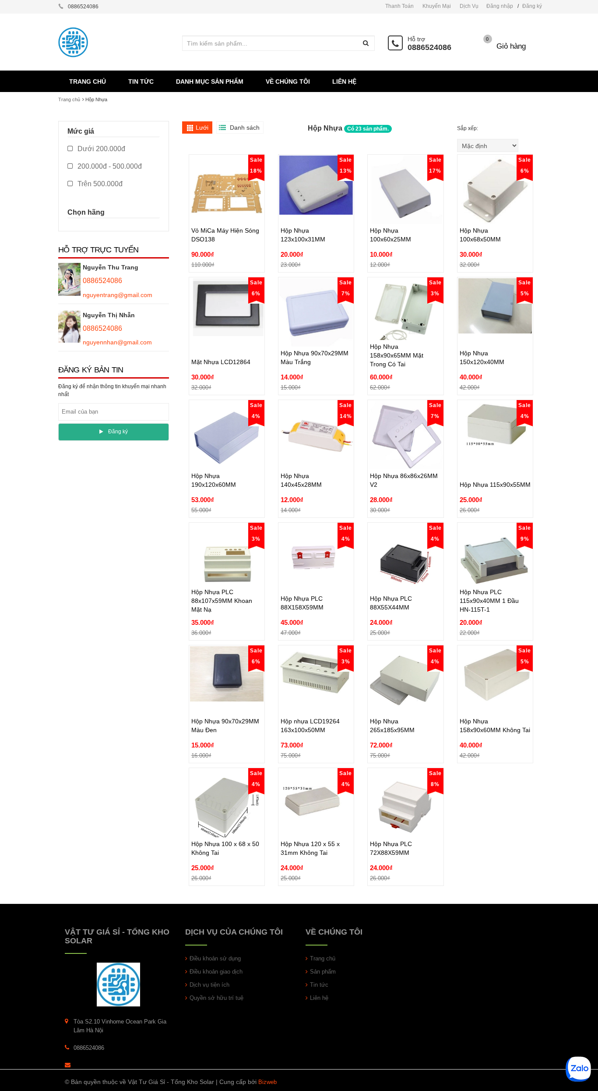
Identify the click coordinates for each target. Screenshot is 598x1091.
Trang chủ (322, 958)
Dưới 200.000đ (100, 148)
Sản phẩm (323, 971)
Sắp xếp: (468, 128)
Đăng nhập (499, 6)
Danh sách (245, 127)
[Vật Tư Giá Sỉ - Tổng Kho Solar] (118, 984)
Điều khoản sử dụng (215, 958)
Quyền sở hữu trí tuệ (216, 998)
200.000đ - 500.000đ (109, 166)
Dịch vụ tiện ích (209, 984)
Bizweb (267, 1082)
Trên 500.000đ (99, 184)
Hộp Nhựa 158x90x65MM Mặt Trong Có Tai (396, 335)
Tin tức (319, 984)
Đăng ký (532, 6)
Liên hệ (319, 998)
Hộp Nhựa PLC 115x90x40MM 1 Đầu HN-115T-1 (489, 580)
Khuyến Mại (436, 6)
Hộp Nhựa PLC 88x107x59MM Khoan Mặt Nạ (221, 580)
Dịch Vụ (469, 6)
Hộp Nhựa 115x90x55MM (495, 464)
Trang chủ (69, 99)
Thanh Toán (399, 6)
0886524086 (429, 47)
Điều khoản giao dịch (216, 971)
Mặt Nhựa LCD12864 (220, 341)
